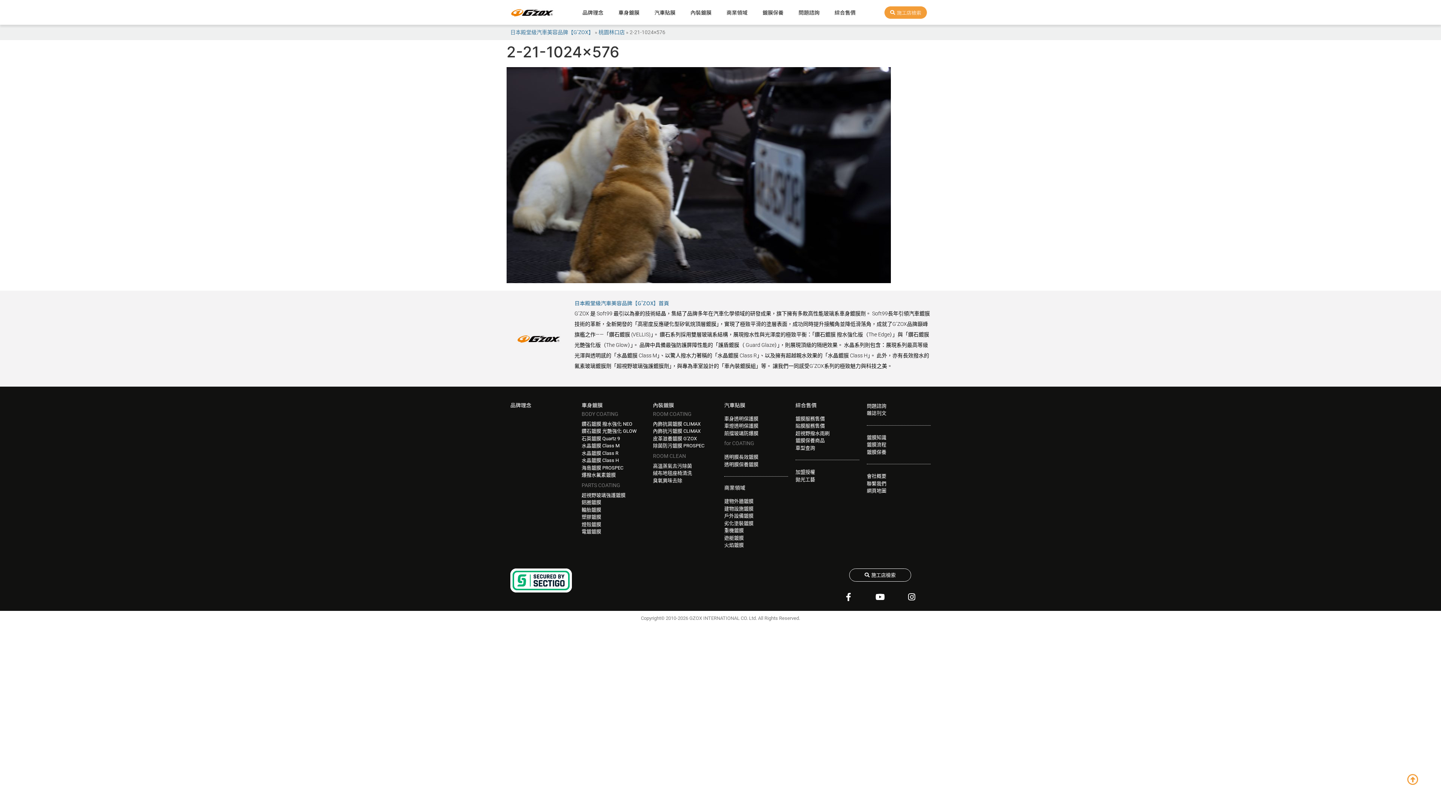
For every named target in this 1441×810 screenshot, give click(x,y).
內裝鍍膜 (700, 12)
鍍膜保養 (773, 12)
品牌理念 (592, 12)
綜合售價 (845, 12)
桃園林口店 (612, 32)
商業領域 (737, 12)
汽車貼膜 (664, 12)
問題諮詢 (809, 12)
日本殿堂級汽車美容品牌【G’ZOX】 (552, 32)
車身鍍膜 (628, 12)
